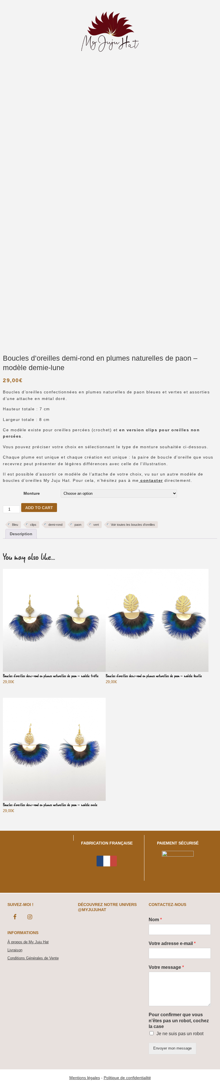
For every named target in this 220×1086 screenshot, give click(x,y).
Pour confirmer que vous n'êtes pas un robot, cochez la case (179, 1020)
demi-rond (55, 524)
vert (96, 524)
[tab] (21, 534)
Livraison (14, 950)
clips (33, 524)
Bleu (15, 524)
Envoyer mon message (172, 1048)
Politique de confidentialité (127, 1077)
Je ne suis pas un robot (179, 1033)
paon (77, 524)
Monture (31, 493)
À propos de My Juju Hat (28, 942)
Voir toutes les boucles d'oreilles (133, 524)
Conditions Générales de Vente (33, 958)
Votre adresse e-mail (172, 943)
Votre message (166, 967)
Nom (155, 919)
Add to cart (39, 507)
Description (21, 534)
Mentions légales (84, 1077)
